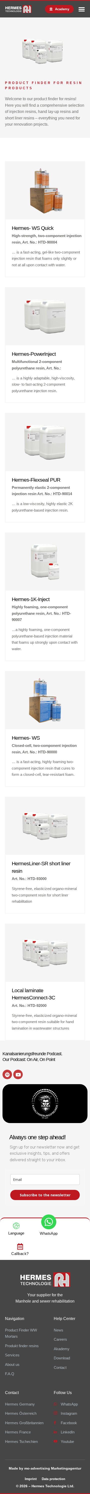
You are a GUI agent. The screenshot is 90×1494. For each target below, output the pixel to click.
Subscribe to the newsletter (45, 1195)
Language (16, 1233)
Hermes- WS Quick (33, 228)
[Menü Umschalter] (81, 9)
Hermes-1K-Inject (31, 599)
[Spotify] (7, 1074)
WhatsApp (49, 1233)
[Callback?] (20, 1246)
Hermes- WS (26, 738)
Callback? (20, 1253)
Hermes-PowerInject (34, 354)
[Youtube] (18, 1074)
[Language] (16, 1226)
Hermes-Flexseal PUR (36, 480)
